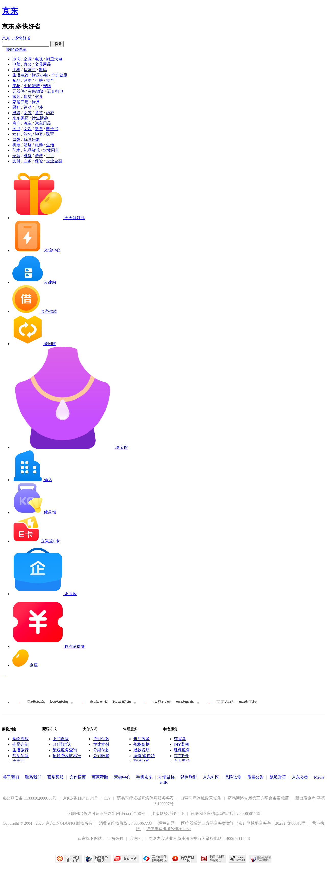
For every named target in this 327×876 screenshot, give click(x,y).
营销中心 (122, 777)
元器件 (18, 91)
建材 (28, 96)
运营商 (30, 70)
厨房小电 (40, 75)
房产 (16, 123)
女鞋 (16, 134)
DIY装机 (181, 744)
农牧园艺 (51, 150)
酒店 (28, 145)
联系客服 (55, 777)
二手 (50, 155)
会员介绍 (20, 744)
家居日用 (20, 102)
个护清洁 (32, 86)
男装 (16, 112)
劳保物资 (36, 91)
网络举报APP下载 (184, 859)
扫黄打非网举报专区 (213, 859)
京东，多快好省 (16, 38)
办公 (28, 64)
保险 (39, 161)
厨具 (36, 102)
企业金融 (54, 161)
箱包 (28, 134)
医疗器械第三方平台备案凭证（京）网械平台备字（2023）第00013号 (244, 823)
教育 (39, 129)
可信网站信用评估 (68, 859)
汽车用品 (43, 123)
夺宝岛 (180, 739)
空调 (28, 59)
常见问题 (20, 755)
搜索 (57, 44)
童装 (39, 112)
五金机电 (55, 91)
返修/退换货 (144, 755)
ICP (107, 798)
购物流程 (20, 739)
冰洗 (16, 59)
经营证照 (167, 823)
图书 (16, 129)
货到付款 (101, 739)
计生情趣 (40, 118)
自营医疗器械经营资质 (201, 798)
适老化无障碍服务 (238, 859)
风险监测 (233, 777)
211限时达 (62, 744)
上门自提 (61, 739)
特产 (50, 80)
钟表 (39, 134)
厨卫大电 (54, 59)
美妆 (16, 86)
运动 (28, 107)
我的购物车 (16, 49)
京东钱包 (115, 838)
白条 (28, 161)
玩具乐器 (32, 139)
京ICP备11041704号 (81, 798)
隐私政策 (278, 777)
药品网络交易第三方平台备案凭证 (259, 798)
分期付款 (101, 750)
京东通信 (182, 761)
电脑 (16, 64)
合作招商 (77, 777)
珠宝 (50, 134)
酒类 (28, 80)
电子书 (52, 129)
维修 (28, 155)
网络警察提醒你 (97, 859)
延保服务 (182, 750)
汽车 (28, 123)
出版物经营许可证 (168, 813)
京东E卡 (181, 755)
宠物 (47, 86)
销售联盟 (189, 777)
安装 (16, 155)
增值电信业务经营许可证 (168, 829)
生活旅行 (20, 750)
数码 (43, 70)
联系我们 (33, 777)
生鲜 (39, 80)
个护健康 (59, 75)
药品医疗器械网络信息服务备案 (146, 798)
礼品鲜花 (32, 150)
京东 (10, 10)
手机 (16, 70)
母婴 (16, 139)
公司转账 (101, 755)
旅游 (39, 145)
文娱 (28, 129)
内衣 (50, 112)
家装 (16, 96)
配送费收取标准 (67, 755)
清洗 (39, 155)
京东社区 (211, 777)
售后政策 (141, 739)
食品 (16, 80)
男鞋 (16, 107)
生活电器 (20, 75)
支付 (16, 161)
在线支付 (101, 744)
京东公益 (300, 777)
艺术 (16, 150)
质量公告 (255, 777)
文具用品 (43, 64)
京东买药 (20, 118)
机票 (16, 145)
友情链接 (166, 777)
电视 (39, 59)
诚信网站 (126, 859)
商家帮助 (100, 777)
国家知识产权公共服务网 (260, 859)
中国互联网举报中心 (155, 859)
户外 (39, 107)
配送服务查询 (65, 750)
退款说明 (141, 750)
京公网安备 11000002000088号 (29, 798)
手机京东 (144, 777)
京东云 (136, 838)
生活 (50, 145)
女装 (28, 112)
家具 (39, 96)
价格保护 (141, 744)
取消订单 (141, 761)
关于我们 (11, 777)
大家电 (18, 761)
